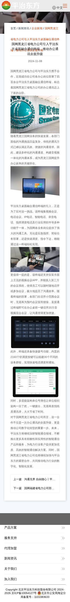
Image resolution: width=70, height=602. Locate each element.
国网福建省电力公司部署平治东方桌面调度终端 (36, 488)
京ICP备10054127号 (24, 593)
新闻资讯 (23, 28)
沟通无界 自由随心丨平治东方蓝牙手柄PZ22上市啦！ (36, 479)
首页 (13, 28)
